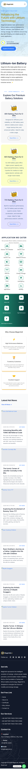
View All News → (6, 404)
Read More (13, 138)
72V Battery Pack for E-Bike (14, 201)
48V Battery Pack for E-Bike (14, 115)
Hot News (22, 427)
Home (4, 697)
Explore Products (8, 48)
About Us (5, 700)
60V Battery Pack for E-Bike (14, 158)
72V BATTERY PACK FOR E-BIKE (12, 724)
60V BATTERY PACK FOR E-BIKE (12, 721)
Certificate (5, 702)
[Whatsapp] (24, 766)
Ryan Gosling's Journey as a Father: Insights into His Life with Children (13, 551)
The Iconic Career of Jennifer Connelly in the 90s (12, 470)
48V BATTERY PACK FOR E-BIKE (12, 718)
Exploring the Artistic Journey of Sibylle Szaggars (11, 590)
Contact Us (5, 708)
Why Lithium (6, 705)
